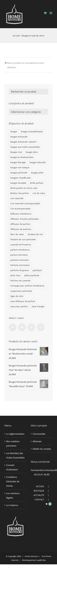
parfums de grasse (19, 270)
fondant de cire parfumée (23, 239)
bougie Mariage (18, 162)
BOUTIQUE (39, 490)
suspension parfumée (21, 291)
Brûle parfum (36, 183)
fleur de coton (17, 234)
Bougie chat (16, 152)
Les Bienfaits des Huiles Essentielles (15, 455)
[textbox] (28, 112)
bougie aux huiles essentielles (25, 147)
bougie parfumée (18, 172)
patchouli (37, 270)
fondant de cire (35, 234)
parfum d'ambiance (20, 249)
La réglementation (15, 433)
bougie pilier (37, 172)
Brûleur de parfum (19, 193)
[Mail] (41, 327)
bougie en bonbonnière (21, 157)
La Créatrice (12, 505)
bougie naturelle (38, 162)
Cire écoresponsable (20, 208)
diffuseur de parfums (20, 229)
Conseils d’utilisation (12, 467)
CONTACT (39, 499)
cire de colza (39, 193)
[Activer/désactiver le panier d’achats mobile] (45, 13)
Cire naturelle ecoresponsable (25, 203)
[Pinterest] (31, 327)
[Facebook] (13, 327)
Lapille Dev (41, 560)
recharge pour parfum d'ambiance (27, 285)
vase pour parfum (19, 306)
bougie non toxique (19, 167)
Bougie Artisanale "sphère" (23, 142)
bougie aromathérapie (32, 131)
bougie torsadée (18, 183)
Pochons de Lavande (20, 280)
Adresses (37, 441)
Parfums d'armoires (20, 265)
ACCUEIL (40, 486)
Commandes (39, 433)
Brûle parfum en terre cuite (23, 188)
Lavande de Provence (20, 244)
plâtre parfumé (31, 275)
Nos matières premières (12, 443)
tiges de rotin (16, 296)
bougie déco (32, 152)
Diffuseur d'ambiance (20, 213)
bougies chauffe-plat (20, 178)
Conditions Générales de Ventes (12, 481)
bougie (13, 131)
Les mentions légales (13, 495)
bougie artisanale (18, 136)
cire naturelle (17, 198)
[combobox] (28, 112)
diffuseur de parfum (20, 224)
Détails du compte (42, 448)
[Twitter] (22, 327)
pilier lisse (15, 275)
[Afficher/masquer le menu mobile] (51, 13)
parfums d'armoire (19, 260)
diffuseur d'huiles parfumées (24, 219)
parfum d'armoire (19, 255)
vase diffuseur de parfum (22, 301)
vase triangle (38, 306)
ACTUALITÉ (39, 495)
